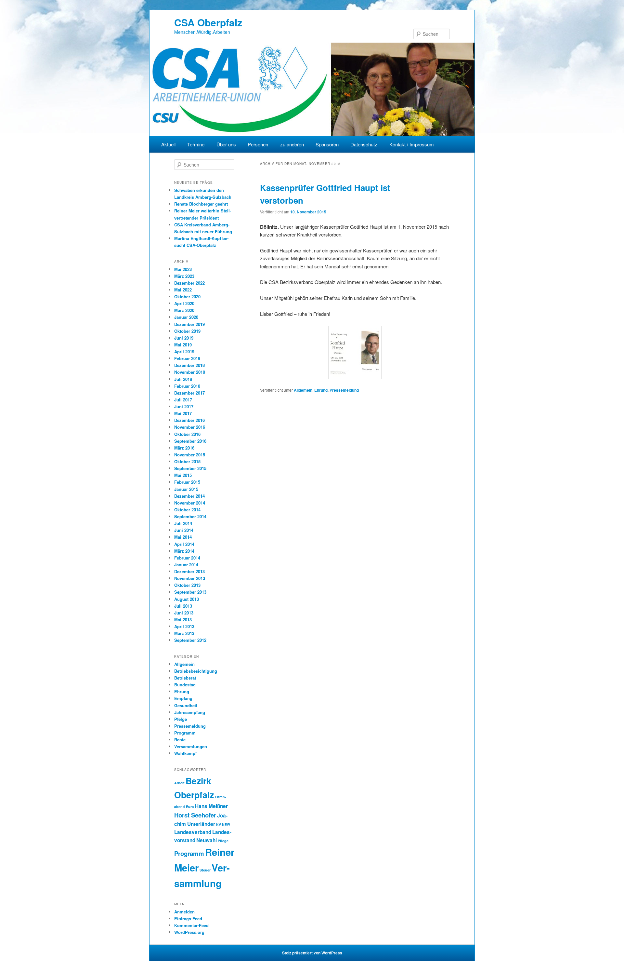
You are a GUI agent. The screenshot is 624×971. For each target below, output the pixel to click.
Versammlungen (190, 746)
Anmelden (184, 912)
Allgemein (303, 390)
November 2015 (189, 455)
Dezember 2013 (189, 571)
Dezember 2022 (189, 283)
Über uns (226, 144)
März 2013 (184, 633)
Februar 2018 (187, 386)
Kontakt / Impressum (411, 144)
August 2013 (186, 599)
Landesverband (192, 832)
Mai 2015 (183, 475)
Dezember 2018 (189, 365)
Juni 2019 (183, 338)
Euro (190, 806)
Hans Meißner (211, 806)
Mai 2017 (183, 413)
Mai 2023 (183, 269)
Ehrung (321, 390)
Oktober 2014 (187, 509)
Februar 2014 (187, 558)
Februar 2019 (187, 358)
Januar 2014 (186, 564)
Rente (180, 739)
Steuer (205, 870)
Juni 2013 (183, 613)
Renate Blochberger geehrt (201, 204)
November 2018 (189, 372)
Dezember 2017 (189, 393)
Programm (185, 733)
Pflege (223, 840)
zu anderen (292, 144)
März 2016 (184, 448)
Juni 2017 (183, 406)
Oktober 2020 (187, 296)
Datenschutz (363, 144)
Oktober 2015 (187, 461)
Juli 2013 (183, 606)
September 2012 (190, 640)
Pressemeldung (344, 390)
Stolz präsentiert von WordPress (312, 953)
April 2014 (184, 544)
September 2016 (190, 441)
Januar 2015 (186, 489)
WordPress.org (189, 932)
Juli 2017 (183, 400)
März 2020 (184, 310)
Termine (195, 144)
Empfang (183, 698)
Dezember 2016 (189, 420)
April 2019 (184, 351)
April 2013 (184, 626)
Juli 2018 (183, 379)
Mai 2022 (183, 290)
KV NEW (223, 824)
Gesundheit (185, 705)
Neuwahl (206, 840)
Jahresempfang (189, 712)
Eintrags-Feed (188, 918)
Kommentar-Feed (191, 925)
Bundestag (185, 684)
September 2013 (190, 592)
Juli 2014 (183, 523)
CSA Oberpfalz (208, 22)
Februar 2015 (187, 482)
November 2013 (189, 578)
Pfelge (180, 719)
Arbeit (179, 782)
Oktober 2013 (187, 585)
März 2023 (184, 276)
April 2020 (184, 303)
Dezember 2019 (189, 324)
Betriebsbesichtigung (195, 671)
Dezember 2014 (189, 496)
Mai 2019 (183, 345)
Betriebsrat (185, 678)
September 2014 (190, 516)
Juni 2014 (183, 530)
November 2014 (189, 503)
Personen (258, 144)
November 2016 (189, 427)
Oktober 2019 (187, 331)
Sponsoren (327, 144)
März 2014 (184, 551)
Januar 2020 (186, 317)
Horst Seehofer (195, 815)
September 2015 (190, 468)
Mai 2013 (183, 619)
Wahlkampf (185, 753)
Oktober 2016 (187, 434)
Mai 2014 (183, 537)
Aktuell (168, 144)
